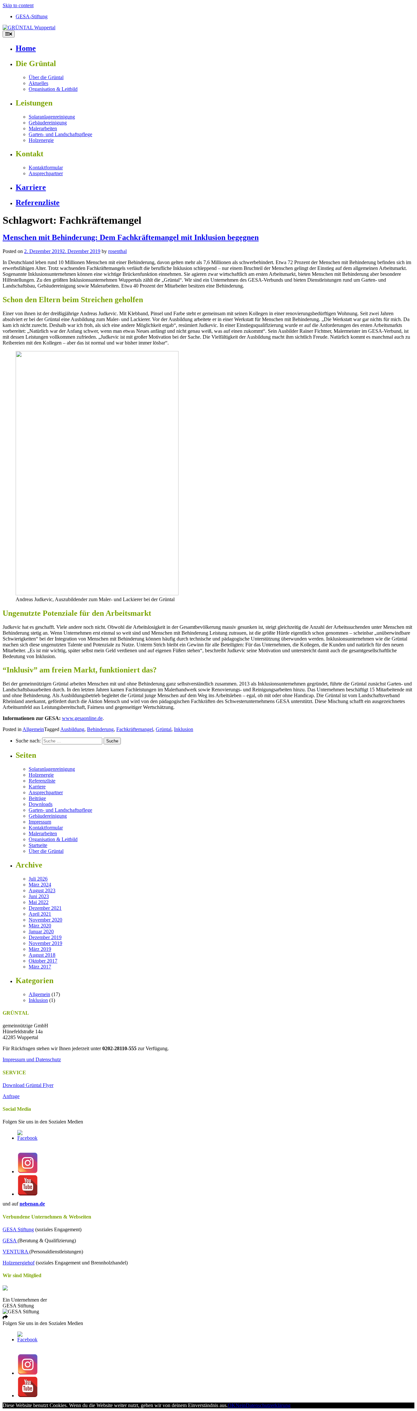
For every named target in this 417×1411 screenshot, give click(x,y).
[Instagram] (27, 1171)
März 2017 (40, 966)
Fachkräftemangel (134, 729)
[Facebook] (27, 1138)
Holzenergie (41, 140)
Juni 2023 (39, 896)
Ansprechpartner (46, 173)
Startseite (38, 845)
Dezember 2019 (45, 937)
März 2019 (40, 949)
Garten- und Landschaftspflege (60, 134)
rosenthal (117, 251)
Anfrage (11, 1096)
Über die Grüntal (46, 77)
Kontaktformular (46, 167)
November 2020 (45, 920)
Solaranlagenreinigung (52, 117)
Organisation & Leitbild (53, 89)
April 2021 (40, 914)
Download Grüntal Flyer (28, 1085)
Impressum (40, 822)
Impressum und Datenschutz (32, 1059)
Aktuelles (38, 83)
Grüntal (163, 729)
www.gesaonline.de (82, 718)
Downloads (40, 804)
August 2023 (42, 890)
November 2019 (45, 943)
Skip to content (18, 5)
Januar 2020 (41, 931)
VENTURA (16, 1251)
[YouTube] (27, 1194)
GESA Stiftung (18, 1229)
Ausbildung (72, 729)
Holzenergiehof (19, 1262)
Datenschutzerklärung (268, 1405)
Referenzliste (38, 202)
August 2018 (42, 955)
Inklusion (183, 729)
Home (26, 48)
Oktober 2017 (43, 961)
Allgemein (33, 729)
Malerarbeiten (43, 128)
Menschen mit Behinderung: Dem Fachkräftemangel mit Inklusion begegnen (131, 237)
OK (232, 1405)
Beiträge (37, 798)
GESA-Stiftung (32, 16)
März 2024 (40, 884)
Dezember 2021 (45, 908)
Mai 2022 (39, 902)
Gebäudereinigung (48, 122)
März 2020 (40, 925)
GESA (10, 1240)
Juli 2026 (38, 879)
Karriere (31, 187)
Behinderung (100, 729)
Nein (241, 1405)
